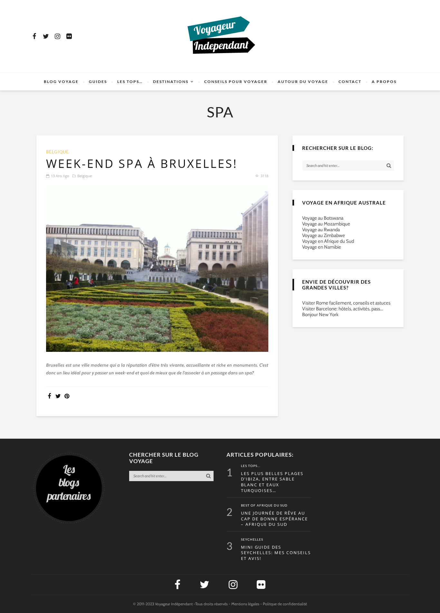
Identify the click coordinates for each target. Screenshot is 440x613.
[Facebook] (34, 36)
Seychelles (252, 539)
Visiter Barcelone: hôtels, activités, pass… (342, 309)
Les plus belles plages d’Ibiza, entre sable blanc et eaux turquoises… (272, 482)
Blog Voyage (61, 81)
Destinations (170, 81)
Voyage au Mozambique (326, 224)
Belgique (57, 152)
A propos (384, 81)
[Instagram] (57, 36)
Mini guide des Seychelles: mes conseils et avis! (276, 552)
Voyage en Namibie (321, 247)
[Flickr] (69, 36)
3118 (264, 175)
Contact (350, 81)
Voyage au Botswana (322, 218)
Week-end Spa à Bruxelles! (142, 163)
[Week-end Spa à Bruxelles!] (157, 269)
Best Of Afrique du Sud (264, 505)
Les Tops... (250, 466)
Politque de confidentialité (285, 603)
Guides (98, 81)
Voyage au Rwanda (321, 230)
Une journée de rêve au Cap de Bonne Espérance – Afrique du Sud (274, 518)
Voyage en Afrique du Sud (328, 241)
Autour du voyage (303, 81)
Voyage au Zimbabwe (323, 235)
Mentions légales (245, 603)
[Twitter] (46, 36)
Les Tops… (130, 81)
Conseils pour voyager (235, 81)
